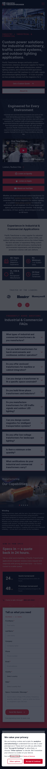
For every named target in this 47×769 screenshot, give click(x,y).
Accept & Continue (33, 761)
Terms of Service (29, 756)
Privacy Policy (15, 756)
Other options (15, 761)
